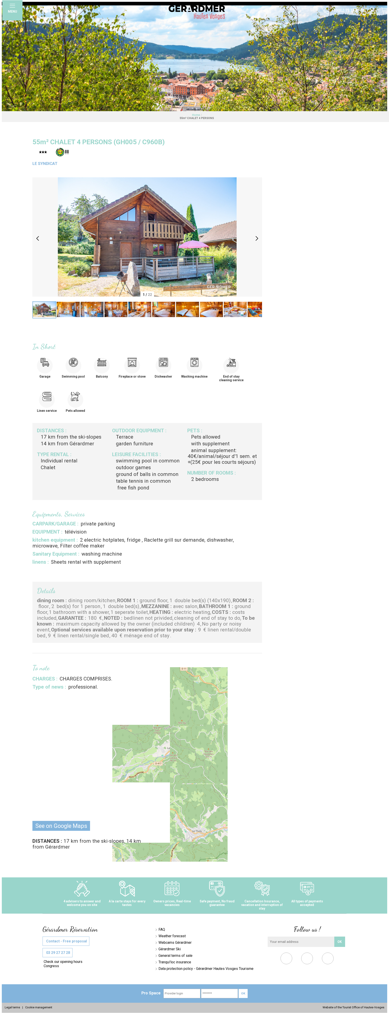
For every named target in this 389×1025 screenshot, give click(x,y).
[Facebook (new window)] (286, 959)
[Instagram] (327, 959)
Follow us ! (307, 929)
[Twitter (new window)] (307, 959)
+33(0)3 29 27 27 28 (347, 10)
